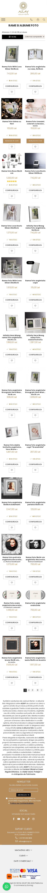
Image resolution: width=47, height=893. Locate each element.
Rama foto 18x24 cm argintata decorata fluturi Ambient (35, 559)
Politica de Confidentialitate (22, 803)
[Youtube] (18, 819)
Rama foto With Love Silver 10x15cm (12, 68)
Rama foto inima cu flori (11, 122)
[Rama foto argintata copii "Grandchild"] (35, 432)
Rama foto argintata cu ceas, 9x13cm (35, 68)
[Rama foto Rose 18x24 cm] (11, 161)
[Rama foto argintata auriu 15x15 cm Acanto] (35, 645)
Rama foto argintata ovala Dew (35, 604)
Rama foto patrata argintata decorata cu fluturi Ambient (11, 559)
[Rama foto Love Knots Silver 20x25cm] (11, 213)
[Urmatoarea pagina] (41, 690)
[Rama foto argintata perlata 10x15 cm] (35, 488)
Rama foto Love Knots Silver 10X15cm (35, 172)
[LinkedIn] (23, 819)
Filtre (13, 37)
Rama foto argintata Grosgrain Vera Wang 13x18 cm (12, 392)
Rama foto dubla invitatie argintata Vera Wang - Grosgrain (12, 447)
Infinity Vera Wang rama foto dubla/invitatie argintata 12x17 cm (35, 337)
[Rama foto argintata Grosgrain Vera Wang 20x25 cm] (35, 377)
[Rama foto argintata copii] (35, 268)
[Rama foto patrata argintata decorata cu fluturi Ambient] (11, 544)
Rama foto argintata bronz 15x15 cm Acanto (12, 660)
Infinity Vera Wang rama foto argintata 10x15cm (35, 228)
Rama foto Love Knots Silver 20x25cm (11, 227)
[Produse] (3, 20)
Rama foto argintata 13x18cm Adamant (12, 503)
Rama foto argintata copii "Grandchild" (35, 446)
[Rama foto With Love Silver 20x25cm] (11, 267)
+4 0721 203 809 (25, 838)
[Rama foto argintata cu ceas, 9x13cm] (35, 54)
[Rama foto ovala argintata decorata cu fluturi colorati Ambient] (11, 595)
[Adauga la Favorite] (12, 92)
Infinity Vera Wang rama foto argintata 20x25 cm (12, 337)
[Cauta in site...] (44, 19)
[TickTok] (28, 819)
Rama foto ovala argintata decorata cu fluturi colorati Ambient (11, 605)
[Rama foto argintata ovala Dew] (35, 594)
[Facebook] (13, 819)
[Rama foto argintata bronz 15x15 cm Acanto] (11, 645)
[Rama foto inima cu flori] (11, 108)
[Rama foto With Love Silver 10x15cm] (11, 53)
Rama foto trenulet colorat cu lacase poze (35, 123)
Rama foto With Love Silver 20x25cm (12, 282)
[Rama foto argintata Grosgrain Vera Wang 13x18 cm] (11, 377)
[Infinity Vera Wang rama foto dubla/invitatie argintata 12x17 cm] (35, 322)
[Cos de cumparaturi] (38, 19)
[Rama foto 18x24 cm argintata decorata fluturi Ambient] (35, 544)
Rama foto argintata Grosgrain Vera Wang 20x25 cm (35, 392)
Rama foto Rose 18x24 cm (12, 172)
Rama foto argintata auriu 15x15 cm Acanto (35, 659)
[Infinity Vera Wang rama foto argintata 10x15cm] (35, 213)
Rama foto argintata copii (35, 282)
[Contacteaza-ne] (31, 19)
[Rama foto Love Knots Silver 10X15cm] (35, 161)
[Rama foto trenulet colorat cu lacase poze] (35, 109)
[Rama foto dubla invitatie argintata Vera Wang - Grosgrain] (11, 432)
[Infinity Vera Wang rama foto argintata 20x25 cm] (11, 322)
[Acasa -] (23, 8)
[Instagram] (33, 819)
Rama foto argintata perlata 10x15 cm (35, 503)
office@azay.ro (25, 841)
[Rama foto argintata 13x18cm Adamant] (11, 488)
